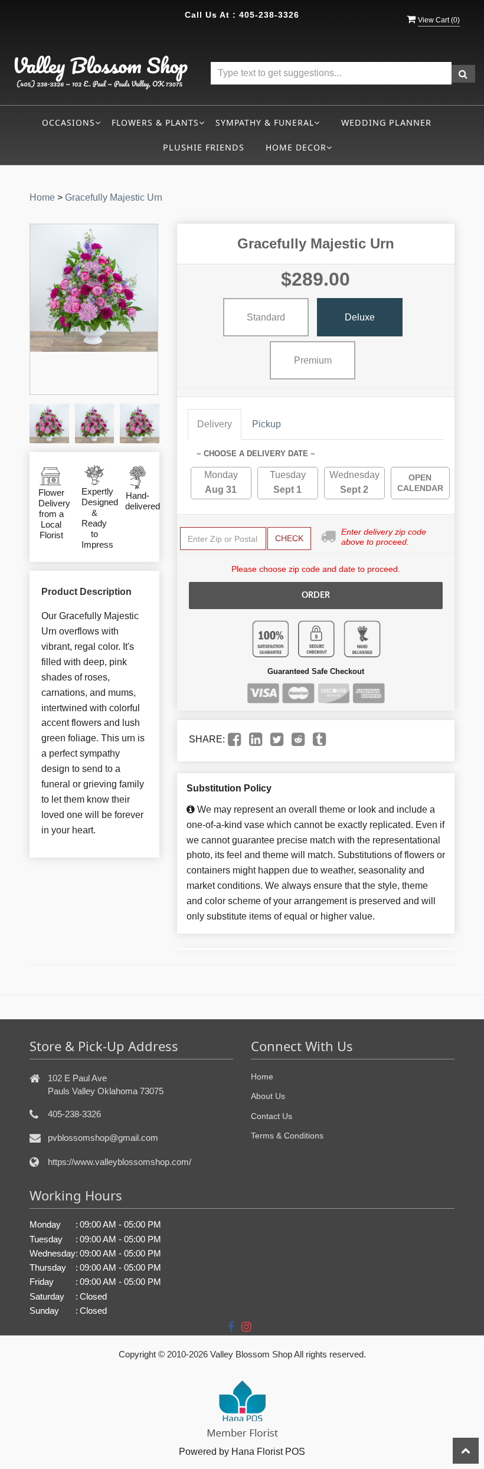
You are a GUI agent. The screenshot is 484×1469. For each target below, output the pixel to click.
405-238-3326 (269, 14)
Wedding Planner (386, 122)
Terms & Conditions (287, 1135)
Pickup (266, 424)
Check (289, 538)
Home (42, 197)
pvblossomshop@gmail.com (103, 1138)
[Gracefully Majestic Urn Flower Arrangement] (49, 423)
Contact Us (271, 1116)
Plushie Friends (203, 147)
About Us (268, 1096)
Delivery (214, 424)
